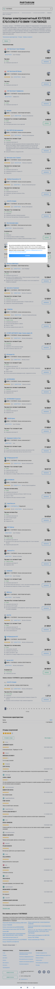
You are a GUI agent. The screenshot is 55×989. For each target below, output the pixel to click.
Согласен (27, 255)
